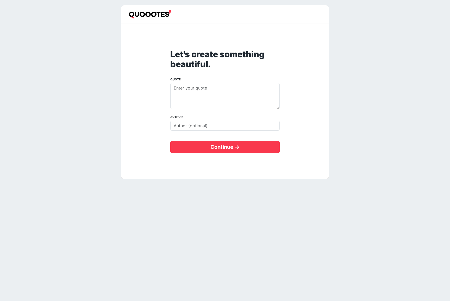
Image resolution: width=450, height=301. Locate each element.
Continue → (225, 147)
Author (176, 117)
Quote (175, 79)
